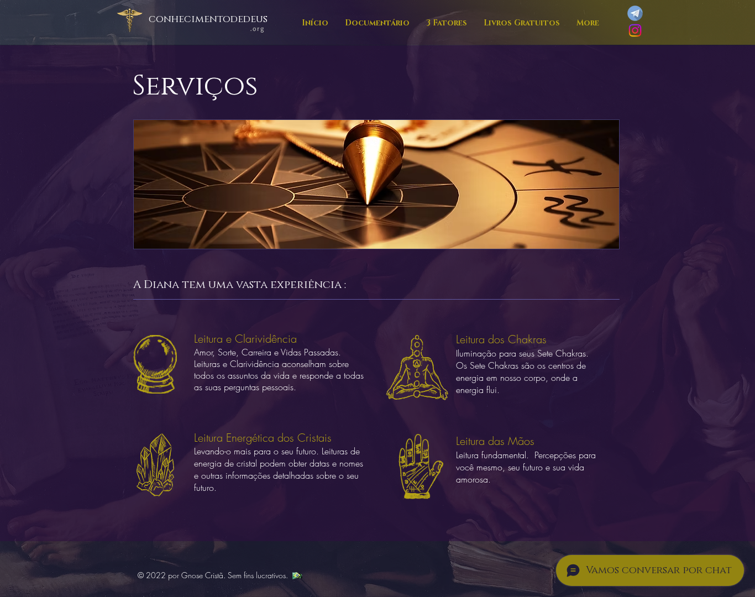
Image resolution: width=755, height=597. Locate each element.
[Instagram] (635, 30)
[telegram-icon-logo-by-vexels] (635, 13)
